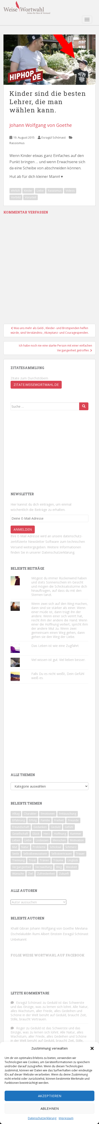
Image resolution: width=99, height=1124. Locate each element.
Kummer (75, 834)
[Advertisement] (45, 450)
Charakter (30, 814)
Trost (32, 860)
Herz (47, 834)
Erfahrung (18, 820)
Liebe (40, 191)
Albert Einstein (51, 934)
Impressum (66, 1118)
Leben (16, 840)
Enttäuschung (67, 814)
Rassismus (17, 143)
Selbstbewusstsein (35, 854)
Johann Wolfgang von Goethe (40, 125)
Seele (15, 854)
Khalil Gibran (20, 928)
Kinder (28, 191)
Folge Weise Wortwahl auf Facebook (47, 955)
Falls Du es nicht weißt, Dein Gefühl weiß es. (57, 676)
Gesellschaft (20, 834)
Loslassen (42, 840)
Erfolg (33, 820)
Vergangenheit (21, 867)
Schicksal (55, 847)
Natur (25, 847)
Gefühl (69, 827)
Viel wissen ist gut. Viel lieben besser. (58, 659)
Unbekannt (19, 939)
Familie (45, 820)
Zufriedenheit (46, 874)
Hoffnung (60, 834)
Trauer (80, 854)
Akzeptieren (49, 1095)
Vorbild (16, 197)
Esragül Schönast (53, 137)
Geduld (56, 827)
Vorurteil (30, 197)
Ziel (30, 874)
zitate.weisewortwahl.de (36, 384)
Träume (58, 860)
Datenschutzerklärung (42, 1118)
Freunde (73, 820)
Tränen (44, 860)
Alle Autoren (24, 890)
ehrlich (15, 191)
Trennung (18, 860)
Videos (70, 191)
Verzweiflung (43, 867)
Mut (14, 847)
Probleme (39, 847)
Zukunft (64, 874)
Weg (59, 867)
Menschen (59, 840)
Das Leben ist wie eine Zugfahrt (55, 645)
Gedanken (40, 827)
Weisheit (71, 867)
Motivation (77, 840)
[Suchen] (83, 406)
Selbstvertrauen (61, 854)
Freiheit (59, 820)
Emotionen (48, 814)
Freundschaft (20, 827)
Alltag (16, 814)
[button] (92, 1048)
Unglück (72, 860)
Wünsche (18, 874)
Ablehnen (50, 1108)
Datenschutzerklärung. (58, 552)
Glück (35, 834)
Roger (20, 1028)
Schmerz (70, 847)
